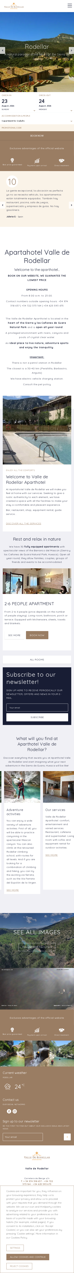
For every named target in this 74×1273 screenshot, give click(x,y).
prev (2, 50)
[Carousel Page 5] (12, 88)
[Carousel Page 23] (52, 88)
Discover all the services (23, 523)
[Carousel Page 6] (14, 88)
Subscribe (37, 717)
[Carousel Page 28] (64, 88)
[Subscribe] (67, 1136)
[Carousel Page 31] (70, 88)
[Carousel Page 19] (43, 88)
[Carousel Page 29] (66, 88)
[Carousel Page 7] (17, 88)
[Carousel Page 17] (39, 88)
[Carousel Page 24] (55, 88)
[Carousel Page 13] (30, 88)
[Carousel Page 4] (10, 88)
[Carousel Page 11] (26, 88)
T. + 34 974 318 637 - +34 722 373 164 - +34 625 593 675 (37, 1182)
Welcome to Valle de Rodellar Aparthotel (27, 479)
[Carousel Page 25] (57, 88)
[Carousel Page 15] (34, 88)
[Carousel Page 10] (23, 88)
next (71, 50)
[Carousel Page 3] (8, 88)
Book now (37, 135)
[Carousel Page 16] (37, 88)
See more (14, 635)
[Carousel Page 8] (19, 88)
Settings (15, 1247)
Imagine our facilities (37, 947)
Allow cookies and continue (28, 1257)
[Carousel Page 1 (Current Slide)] (3, 88)
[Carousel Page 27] (61, 88)
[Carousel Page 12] (28, 88)
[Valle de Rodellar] (14, 8)
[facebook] (9, 1111)
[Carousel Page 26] (59, 88)
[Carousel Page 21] (48, 88)
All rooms (37, 659)
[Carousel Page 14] (32, 88)
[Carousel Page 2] (5, 88)
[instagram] (15, 1111)
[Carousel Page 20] (46, 88)
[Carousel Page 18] (41, 88)
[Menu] (68, 5)
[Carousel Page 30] (68, 88)
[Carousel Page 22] (50, 88)
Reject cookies (19, 1266)
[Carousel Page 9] (21, 88)
